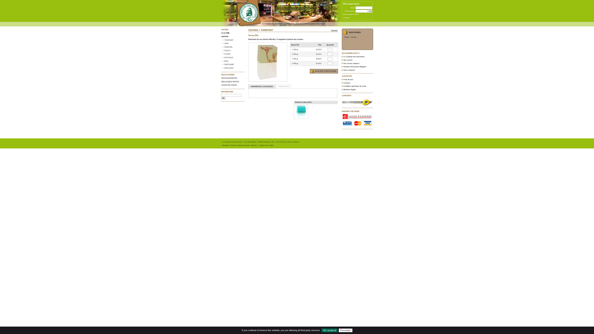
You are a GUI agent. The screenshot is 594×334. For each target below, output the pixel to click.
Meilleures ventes (230, 82)
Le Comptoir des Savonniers (354, 57)
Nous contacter (349, 70)
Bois (226, 61)
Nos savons (348, 60)
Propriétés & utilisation (262, 86)
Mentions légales (349, 89)
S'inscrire (346, 18)
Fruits (227, 50)
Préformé (229, 64)
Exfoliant (229, 68)
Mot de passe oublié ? (351, 14)
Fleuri (227, 54)
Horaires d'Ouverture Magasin (354, 67)
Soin (226, 43)
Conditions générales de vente (354, 86)
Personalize (345, 330)
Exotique (228, 57)
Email (353, 8)
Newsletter (225, 145)
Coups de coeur (229, 85)
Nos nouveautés (229, 78)
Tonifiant (228, 40)
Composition (283, 86)
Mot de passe (350, 11)
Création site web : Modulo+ (247, 145)
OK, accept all (329, 330)
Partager (334, 30)
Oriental (228, 47)
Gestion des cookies (266, 145)
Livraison (346, 83)
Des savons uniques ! (351, 63)
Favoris (233, 145)
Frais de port (348, 79)
